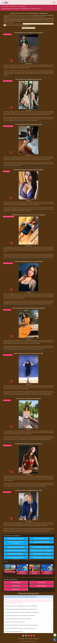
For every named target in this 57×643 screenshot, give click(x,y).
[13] (28, 506)
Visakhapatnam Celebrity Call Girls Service (43, 476)
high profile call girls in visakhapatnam (35, 293)
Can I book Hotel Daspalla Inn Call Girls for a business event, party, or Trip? (20, 628)
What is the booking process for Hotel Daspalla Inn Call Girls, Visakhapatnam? (21, 606)
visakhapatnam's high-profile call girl (16, 295)
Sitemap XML (36, 638)
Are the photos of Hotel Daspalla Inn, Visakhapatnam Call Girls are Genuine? (21, 609)
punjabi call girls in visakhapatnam (22, 341)
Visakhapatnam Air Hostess (9, 392)
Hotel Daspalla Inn (22, 6)
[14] (28, 48)
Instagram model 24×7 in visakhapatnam (17, 70)
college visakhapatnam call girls (45, 430)
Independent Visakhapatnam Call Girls (27, 156)
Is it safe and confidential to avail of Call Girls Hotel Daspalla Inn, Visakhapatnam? (22, 612)
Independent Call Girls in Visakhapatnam (23, 159)
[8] (28, 140)
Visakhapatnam (13, 6)
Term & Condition (28, 638)
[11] (28, 277)
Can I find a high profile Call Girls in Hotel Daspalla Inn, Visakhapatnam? (20, 615)
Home (2, 6)
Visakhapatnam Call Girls (8, 207)
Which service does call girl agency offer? (13, 631)
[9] (28, 185)
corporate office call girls (28, 247)
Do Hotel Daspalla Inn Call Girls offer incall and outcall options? (18, 618)
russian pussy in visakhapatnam (47, 522)
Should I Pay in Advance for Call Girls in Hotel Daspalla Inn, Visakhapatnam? (21, 596)
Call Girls (7, 6)
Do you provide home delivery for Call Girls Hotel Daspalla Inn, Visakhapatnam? (21, 625)
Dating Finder (33, 641)
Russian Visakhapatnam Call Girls (35, 528)
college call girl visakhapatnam (36, 436)
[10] (28, 323)
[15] (28, 94)
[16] (28, 230)
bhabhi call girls (6, 114)
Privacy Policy (21, 638)
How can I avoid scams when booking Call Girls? (15, 622)
